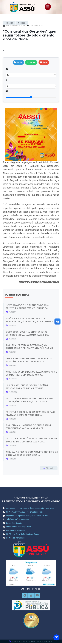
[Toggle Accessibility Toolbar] (56, 637)
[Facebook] (25, 595)
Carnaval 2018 (36, 25)
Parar (45, 62)
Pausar (33, 62)
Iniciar (19, 62)
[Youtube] (37, 595)
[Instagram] (31, 595)
